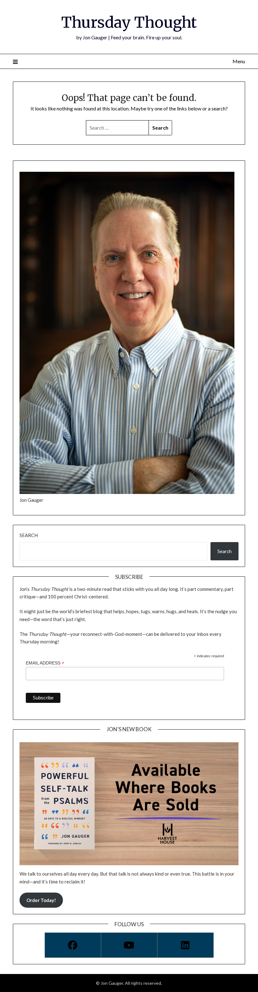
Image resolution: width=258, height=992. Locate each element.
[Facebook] (73, 945)
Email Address (45, 663)
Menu (239, 61)
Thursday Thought (129, 22)
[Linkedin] (185, 945)
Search (29, 535)
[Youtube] (129, 945)
